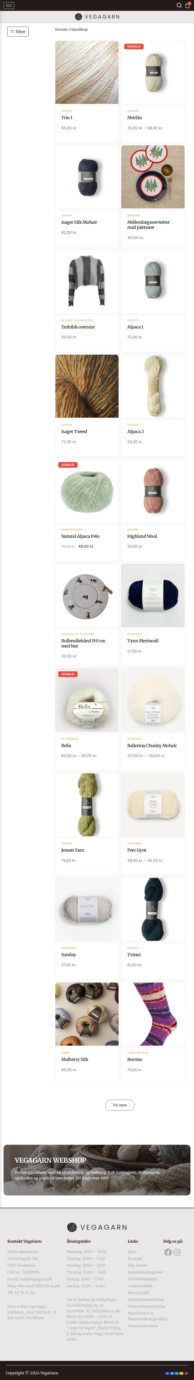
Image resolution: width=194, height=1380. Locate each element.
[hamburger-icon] (9, 5)
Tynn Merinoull (143, 641)
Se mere (87, 73)
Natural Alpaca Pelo (80, 536)
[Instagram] (177, 1252)
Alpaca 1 (135, 327)
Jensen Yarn (72, 850)
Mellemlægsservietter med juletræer (148, 224)
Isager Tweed (74, 431)
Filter (20, 31)
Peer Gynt (136, 850)
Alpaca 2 (135, 431)
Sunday (68, 954)
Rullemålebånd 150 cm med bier (83, 643)
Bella (66, 745)
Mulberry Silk (74, 1059)
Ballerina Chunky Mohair (152, 745)
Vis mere (120, 1105)
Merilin (134, 117)
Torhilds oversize (78, 327)
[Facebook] (168, 1252)
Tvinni (134, 954)
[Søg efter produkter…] (179, 5)
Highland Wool (142, 536)
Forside (61, 29)
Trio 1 (66, 117)
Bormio (134, 1059)
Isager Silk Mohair (79, 222)
